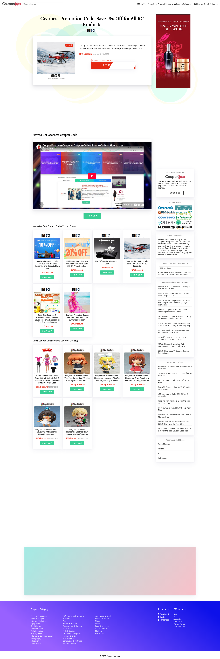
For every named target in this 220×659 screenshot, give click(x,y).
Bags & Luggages (102, 626)
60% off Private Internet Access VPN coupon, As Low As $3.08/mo (173, 338)
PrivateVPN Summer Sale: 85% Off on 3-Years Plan (175, 367)
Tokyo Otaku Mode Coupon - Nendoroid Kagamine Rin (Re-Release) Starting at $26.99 (107, 378)
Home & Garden (102, 618)
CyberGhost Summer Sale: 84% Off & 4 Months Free (174, 416)
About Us (177, 619)
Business (67, 618)
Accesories (67, 628)
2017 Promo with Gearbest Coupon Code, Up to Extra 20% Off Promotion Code (77, 263)
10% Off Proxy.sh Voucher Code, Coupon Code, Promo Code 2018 (171, 345)
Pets (64, 621)
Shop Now (92, 216)
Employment (36, 643)
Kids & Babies (69, 631)
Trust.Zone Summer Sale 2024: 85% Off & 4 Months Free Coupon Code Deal (174, 429)
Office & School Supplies (73, 616)
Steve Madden (164, 444)
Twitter (163, 617)
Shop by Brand (202, 4)
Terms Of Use (179, 626)
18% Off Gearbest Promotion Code (107, 262)
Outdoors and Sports (72, 633)
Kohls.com (162, 458)
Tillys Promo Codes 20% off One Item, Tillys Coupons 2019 (174, 294)
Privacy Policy (179, 624)
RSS (175, 616)
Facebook (164, 614)
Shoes (97, 621)
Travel (97, 623)
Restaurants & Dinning (72, 626)
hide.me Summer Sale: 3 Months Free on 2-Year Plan (174, 402)
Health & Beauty (70, 623)
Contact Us (178, 621)
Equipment (35, 623)
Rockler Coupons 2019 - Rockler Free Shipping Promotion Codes (173, 310)
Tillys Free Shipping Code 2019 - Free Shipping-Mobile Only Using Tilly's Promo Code (174, 302)
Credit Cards (36, 626)
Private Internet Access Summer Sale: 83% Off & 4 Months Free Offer (174, 422)
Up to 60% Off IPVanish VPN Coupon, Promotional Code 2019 (173, 331)
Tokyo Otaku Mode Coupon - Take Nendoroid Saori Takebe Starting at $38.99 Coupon (77, 378)
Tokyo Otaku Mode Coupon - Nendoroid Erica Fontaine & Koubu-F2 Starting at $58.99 (137, 378)
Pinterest (164, 619)
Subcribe (175, 193)
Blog (175, 614)
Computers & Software (72, 641)
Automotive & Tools (103, 616)
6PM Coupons (170, 274)
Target (161, 449)
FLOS (160, 453)
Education (35, 641)
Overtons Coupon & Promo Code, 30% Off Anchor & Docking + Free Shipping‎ (174, 324)
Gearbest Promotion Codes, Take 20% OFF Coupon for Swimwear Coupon (77, 317)
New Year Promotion (148, 4)
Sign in (215, 4)
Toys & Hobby (68, 638)
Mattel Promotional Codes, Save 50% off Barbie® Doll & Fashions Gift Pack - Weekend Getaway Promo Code (47, 379)
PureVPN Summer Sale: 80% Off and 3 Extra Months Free (174, 388)
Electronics (99, 633)
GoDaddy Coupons (178, 272)
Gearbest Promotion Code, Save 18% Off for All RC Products (137, 263)
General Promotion (39, 616)
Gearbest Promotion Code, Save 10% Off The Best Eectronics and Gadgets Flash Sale (47, 265)
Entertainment (37, 628)
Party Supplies (37, 631)
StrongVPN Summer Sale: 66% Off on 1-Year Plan (175, 374)
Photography (36, 638)
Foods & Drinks (101, 628)
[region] (92, 109)
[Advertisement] (110, 571)
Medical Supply (37, 618)
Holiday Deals (36, 633)
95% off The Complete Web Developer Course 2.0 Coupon (174, 287)
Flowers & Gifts (69, 636)
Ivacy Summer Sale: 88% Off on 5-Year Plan (174, 409)
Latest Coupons (166, 4)
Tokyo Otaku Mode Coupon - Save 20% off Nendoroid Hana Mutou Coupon (47, 431)
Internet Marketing (39, 621)
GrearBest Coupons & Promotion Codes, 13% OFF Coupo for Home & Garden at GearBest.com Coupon (47, 318)
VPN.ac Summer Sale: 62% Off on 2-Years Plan (173, 395)
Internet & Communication (42, 636)
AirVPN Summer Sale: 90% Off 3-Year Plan (174, 381)
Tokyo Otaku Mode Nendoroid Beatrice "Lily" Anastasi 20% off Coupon (77, 431)
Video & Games (69, 643)
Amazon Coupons (182, 274)
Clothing (98, 631)
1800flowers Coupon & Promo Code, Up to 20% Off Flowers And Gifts (174, 317)
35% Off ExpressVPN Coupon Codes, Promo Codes (173, 352)
